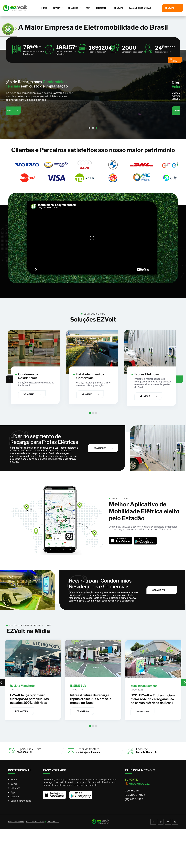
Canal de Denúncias (140, 8)
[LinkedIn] (175, 821)
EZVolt (56, 8)
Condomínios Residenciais (28, 376)
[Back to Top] (180, 851)
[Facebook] (153, 821)
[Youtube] (168, 821)
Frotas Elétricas (146, 374)
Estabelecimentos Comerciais (90, 376)
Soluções (73, 8)
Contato (118, 8)
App (88, 8)
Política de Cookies (16, 821)
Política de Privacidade (35, 821)
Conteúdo (101, 8)
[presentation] (9, 379)
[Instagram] (160, 821)
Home (44, 8)
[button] (89, 128)
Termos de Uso (53, 821)
